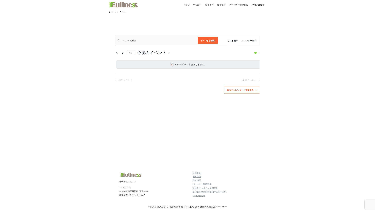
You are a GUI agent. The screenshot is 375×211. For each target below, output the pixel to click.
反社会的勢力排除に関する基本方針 (209, 192)
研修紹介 (197, 173)
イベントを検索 (208, 40)
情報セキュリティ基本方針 (205, 188)
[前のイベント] (117, 53)
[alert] (188, 64)
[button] (256, 53)
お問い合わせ (199, 195)
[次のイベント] (122, 53)
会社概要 (197, 180)
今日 (131, 52)
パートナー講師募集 (202, 184)
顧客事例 (197, 176)
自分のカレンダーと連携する (240, 90)
